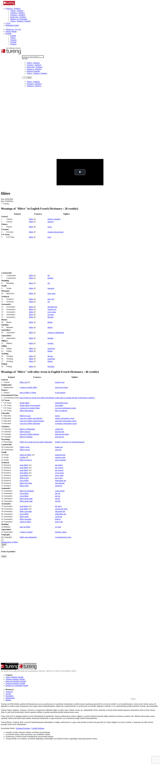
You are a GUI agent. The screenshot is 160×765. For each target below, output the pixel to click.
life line (50, 356)
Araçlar (8, 694)
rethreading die (60, 481)
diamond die (59, 432)
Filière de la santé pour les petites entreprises (36, 442)
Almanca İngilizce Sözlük (15, 679)
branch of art (59, 382)
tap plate (51, 315)
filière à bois (24, 478)
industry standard (54, 219)
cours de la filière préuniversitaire (32, 421)
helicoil (57, 519)
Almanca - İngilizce (17, 13)
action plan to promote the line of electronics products (75, 398)
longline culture (61, 532)
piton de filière (25, 527)
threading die (52, 307)
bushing (50, 278)
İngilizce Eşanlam (33, 71)
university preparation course (65, 421)
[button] (13, 8)
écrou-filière (24, 481)
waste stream (60, 491)
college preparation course (64, 418)
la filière (23, 457)
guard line (51, 348)
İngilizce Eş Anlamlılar (18, 19)
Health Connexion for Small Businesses (69, 442)
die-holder (59, 465)
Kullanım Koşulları (23, 728)
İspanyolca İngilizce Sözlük (16, 681)
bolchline (51, 366)
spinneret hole (60, 455)
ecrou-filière (24, 496)
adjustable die (60, 511)
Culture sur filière (26, 532)
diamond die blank (62, 434)
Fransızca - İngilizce (17, 15)
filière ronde (24, 486)
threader (51, 317)
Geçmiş (6, 204)
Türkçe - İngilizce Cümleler (20, 21)
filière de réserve (26, 460)
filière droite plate (26, 499)
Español (13, 42)
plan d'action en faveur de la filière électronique (37, 398)
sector (50, 227)
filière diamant (25, 432)
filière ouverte (25, 450)
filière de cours (25, 416)
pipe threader (60, 483)
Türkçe (13, 38)
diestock (51, 222)
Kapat (4, 544)
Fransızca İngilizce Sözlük (15, 683)
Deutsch (13, 44)
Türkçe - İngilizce (16, 11)
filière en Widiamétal (27, 429)
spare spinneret (60, 460)
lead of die (59, 522)
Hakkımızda (10, 698)
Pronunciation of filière (9, 542)
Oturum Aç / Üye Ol (13, 29)
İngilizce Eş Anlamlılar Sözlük (17, 685)
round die (58, 486)
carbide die (59, 429)
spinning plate (60, 457)
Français (13, 40)
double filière (24, 403)
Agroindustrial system (63, 537)
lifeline (50, 322)
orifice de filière (25, 455)
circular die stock (61, 509)
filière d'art (24, 382)
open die (58, 450)
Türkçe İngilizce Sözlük (14, 677)
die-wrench (59, 470)
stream (57, 416)
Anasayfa (9, 692)
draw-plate (51, 293)
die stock (58, 506)
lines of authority (61, 411)
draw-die (51, 299)
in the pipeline (60, 393)
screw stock (59, 473)
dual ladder (59, 405)
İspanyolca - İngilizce (18, 17)
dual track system (61, 387)
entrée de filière (25, 522)
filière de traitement (27, 491)
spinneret (51, 288)
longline (51, 338)
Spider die (59, 447)
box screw (59, 478)
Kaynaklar (9, 696)
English (13, 36)
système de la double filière (30, 408)
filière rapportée (25, 519)
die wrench (59, 468)
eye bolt (58, 527)
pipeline (50, 343)
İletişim (8, 700)
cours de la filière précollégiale (31, 418)
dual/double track (61, 403)
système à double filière (28, 387)
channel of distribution (56, 333)
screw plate (52, 312)
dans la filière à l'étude (28, 393)
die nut (57, 493)
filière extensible (26, 511)
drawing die (59, 437)
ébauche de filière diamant (29, 434)
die (49, 275)
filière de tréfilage (26, 437)
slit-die (57, 499)
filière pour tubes (26, 483)
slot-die (57, 501)
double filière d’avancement (30, 405)
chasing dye (52, 309)
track (49, 237)
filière (31, 219)
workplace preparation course (66, 423)
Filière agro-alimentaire (28, 537)
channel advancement (55, 232)
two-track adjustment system (65, 408)
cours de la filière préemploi (30, 423)
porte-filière (24, 465)
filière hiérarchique (26, 411)
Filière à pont (24, 447)
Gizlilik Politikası (38, 728)
